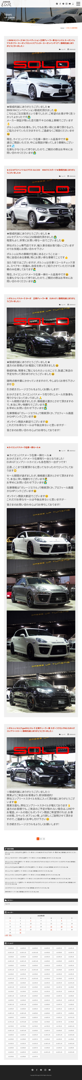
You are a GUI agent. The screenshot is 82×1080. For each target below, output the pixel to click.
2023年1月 (71, 974)
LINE (63, 3)
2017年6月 (71, 1022)
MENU (78, 3)
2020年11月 (11, 996)
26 (51, 929)
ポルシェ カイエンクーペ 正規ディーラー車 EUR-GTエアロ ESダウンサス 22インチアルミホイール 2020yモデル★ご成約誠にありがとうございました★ (40, 883)
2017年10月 (23, 1022)
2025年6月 (11, 957)
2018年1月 (59, 1017)
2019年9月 (35, 1004)
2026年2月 (59, 948)
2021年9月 (35, 987)
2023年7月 (71, 970)
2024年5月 (23, 965)
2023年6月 (11, 974)
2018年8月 (47, 1013)
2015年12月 (47, 1035)
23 (20, 929)
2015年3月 (11, 1043)
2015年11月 (59, 1035)
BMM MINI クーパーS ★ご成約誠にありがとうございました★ (22, 892)
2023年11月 (23, 970)
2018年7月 (59, 1013)
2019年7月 (59, 1004)
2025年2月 (59, 957)
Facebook (60, 3)
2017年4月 (23, 1026)
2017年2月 (47, 1026)
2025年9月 (47, 952)
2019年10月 (23, 1004)
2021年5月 (11, 991)
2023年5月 (23, 974)
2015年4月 (71, 1039)
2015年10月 (71, 1035)
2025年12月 (11, 952)
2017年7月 (59, 1022)
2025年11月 (23, 952)
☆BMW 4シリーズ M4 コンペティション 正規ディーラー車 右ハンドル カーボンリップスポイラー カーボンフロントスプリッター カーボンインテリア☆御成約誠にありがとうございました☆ (41, 43)
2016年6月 (59, 1030)
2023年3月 (47, 974)
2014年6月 (47, 1048)
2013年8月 (23, 1056)
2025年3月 (47, 957)
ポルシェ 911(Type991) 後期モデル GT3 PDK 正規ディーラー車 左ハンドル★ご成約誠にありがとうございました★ (36, 867)
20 (61, 926)
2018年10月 (23, 1013)
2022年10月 (35, 978)
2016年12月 (71, 1026)
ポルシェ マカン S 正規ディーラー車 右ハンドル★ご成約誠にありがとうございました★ (29, 871)
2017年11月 (11, 1022)
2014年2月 (23, 1052)
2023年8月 (59, 970)
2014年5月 (59, 1048)
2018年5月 (11, 1017)
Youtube (69, 3)
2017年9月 (35, 1022)
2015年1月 (35, 1043)
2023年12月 (11, 970)
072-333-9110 (73, 3)
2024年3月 (47, 965)
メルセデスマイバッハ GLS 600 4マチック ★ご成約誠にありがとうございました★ (27, 888)
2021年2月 (47, 991)
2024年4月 (35, 965)
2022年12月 (11, 978)
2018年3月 (35, 1017)
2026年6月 (11, 948)
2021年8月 (47, 987)
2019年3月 (35, 1009)
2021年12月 (71, 983)
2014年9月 (11, 1048)
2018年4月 (23, 1017)
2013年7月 (35, 1056)
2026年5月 (23, 948)
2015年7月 (35, 1039)
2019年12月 (71, 1000)
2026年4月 (35, 948)
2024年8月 (59, 961)
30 (20, 932)
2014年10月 (71, 1043)
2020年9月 (35, 996)
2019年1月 (59, 1009)
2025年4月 (35, 957)
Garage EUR (6, 3)
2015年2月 (23, 1043)
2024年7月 (71, 961)
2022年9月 (47, 978)
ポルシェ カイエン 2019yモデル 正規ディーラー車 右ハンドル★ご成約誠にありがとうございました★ (32, 875)
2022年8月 (59, 978)
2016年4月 (71, 1030)
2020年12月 (71, 991)
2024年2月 (59, 965)
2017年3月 (35, 1026)
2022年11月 (23, 978)
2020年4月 (23, 1000)
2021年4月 (23, 991)
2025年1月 (71, 957)
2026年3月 (47, 948)
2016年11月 (11, 1030)
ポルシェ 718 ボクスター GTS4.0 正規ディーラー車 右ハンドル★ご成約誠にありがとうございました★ (33, 858)
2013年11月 (59, 1052)
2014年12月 (47, 1043)
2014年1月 (35, 1052)
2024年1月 (71, 965)
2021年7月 (59, 987)
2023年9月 (47, 970)
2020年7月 (59, 996)
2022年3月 (35, 983)
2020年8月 (47, 996)
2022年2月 (47, 983)
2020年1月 (59, 1000)
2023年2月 (59, 974)
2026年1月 (71, 948)
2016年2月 (23, 1035)
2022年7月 (71, 978)
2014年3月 (11, 1052)
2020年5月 (11, 1000)
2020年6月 (71, 996)
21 (72, 926)
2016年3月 (11, 1035)
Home (62, 28)
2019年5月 (11, 1009)
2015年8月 (23, 1039)
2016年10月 (23, 1030)
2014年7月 (35, 1048)
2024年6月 (11, 965)
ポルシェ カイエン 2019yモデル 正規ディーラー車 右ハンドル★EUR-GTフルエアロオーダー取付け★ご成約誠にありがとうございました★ (40, 853)
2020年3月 (35, 1000)
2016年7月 (47, 1030)
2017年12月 (71, 1017)
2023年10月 (35, 970)
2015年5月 (59, 1039)
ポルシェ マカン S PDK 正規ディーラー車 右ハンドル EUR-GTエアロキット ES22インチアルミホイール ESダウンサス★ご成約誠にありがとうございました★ (40, 862)
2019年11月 (11, 1004)
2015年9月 (11, 1039)
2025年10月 (35, 952)
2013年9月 (11, 1056)
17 (30, 926)
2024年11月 (23, 961)
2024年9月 (47, 961)
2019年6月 (71, 1004)
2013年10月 (71, 1052)
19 (51, 926)
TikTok (57, 3)
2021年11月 (11, 987)
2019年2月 (47, 1009)
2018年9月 (35, 1013)
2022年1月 (59, 983)
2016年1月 (35, 1035)
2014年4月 (71, 1048)
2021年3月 (35, 991)
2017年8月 (47, 1022)
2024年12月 (11, 961)
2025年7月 (71, 952)
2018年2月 (47, 1017)
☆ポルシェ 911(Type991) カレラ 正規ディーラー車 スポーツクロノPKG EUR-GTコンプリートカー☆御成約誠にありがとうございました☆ (41, 729)
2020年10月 (23, 996)
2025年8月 (59, 952)
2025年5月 (23, 957)
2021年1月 (59, 991)
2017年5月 (11, 1026)
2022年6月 (11, 983)
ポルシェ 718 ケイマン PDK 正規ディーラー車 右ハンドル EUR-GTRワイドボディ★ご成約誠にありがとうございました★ (37, 878)
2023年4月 (35, 974)
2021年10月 (23, 987)
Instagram (66, 3)
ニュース (63, 49)
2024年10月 (35, 961)
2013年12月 (47, 1052)
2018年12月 (71, 1009)
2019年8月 (47, 1004)
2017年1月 (59, 1026)
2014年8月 (23, 1048)
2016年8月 (35, 1030)
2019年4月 (23, 1009)
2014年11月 (59, 1043)
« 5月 (6, 935)
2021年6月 (71, 987)
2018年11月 (11, 1013)
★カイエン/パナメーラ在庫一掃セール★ (24, 447)
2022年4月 (23, 983)
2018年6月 (71, 1013)
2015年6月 (47, 1039)
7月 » (10, 935)
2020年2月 (47, 1000)
